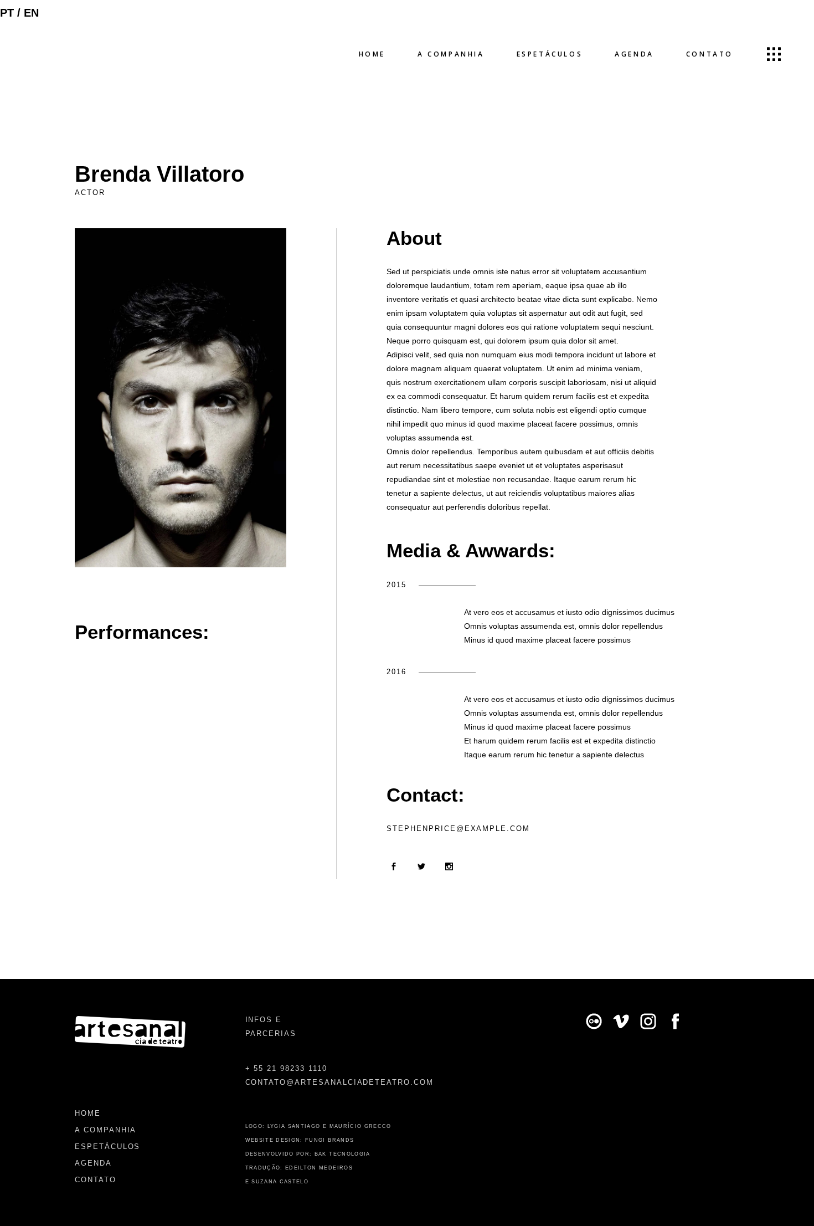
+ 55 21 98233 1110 (286, 1068)
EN (31, 13)
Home (88, 1113)
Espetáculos (107, 1146)
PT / (12, 13)
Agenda (93, 1163)
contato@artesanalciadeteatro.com (339, 1082)
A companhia (105, 1130)
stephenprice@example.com (458, 828)
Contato (95, 1180)
